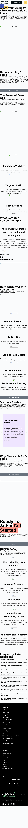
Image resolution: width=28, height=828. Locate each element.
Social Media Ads (7, 720)
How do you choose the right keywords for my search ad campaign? (13, 686)
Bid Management (14, 370)
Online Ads (5, 710)
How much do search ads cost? (10, 670)
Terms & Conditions (14, 784)
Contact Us (5, 758)
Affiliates (5, 766)
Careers (4, 764)
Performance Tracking (14, 383)
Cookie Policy (16, 779)
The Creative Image (16, 800)
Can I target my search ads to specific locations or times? (12, 673)
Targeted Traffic (14, 185)
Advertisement (6, 728)
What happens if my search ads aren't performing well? (12, 690)
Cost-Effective (14, 205)
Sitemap (4, 762)
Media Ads (5, 725)
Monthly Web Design (8, 738)
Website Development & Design (11, 736)
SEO (3, 733)
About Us (5, 756)
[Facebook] (3, 804)
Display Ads (5, 717)
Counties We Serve (7, 768)
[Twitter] (5, 804)
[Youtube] (8, 804)
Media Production (7, 741)
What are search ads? (7, 659)
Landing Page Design (14, 354)
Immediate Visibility (14, 166)
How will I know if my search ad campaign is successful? (13, 677)
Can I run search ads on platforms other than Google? (12, 694)
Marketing (5, 731)
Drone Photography (7, 743)
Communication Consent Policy (11, 786)
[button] (2, 432)
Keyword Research (14, 321)
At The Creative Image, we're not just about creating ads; (14, 232)
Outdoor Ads (6, 722)
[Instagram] (11, 804)
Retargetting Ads (7, 715)
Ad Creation (14, 337)
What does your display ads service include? (11, 666)
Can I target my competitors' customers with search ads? (12, 698)
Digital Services (6, 753)
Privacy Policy (16, 781)
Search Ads (5, 712)
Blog (3, 760)
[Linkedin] (13, 804)
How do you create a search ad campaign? (13, 662)
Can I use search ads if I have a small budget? (11, 682)
